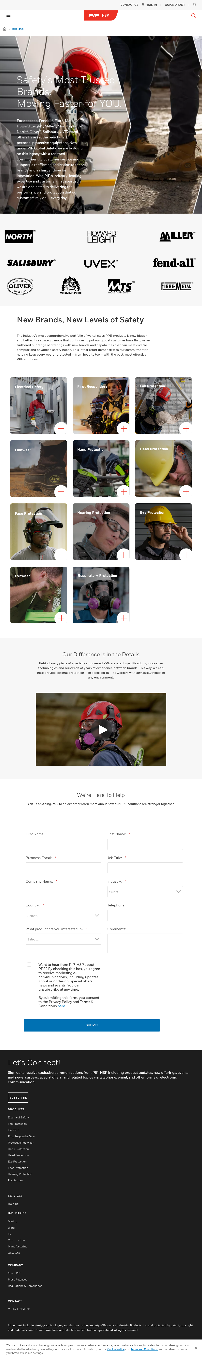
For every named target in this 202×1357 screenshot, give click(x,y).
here (61, 1006)
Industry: (116, 881)
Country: (35, 905)
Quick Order (175, 4)
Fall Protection (17, 1123)
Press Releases (17, 1279)
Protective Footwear (21, 1142)
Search (193, 15)
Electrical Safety (18, 1117)
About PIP (14, 1273)
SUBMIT (92, 1025)
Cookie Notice (115, 1349)
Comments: (116, 929)
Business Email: (41, 858)
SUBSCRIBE (18, 1097)
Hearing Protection (20, 1174)
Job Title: (116, 858)
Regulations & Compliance (25, 1285)
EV (9, 1233)
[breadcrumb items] (5, 29)
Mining (12, 1221)
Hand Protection (18, 1148)
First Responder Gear (21, 1136)
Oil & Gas (14, 1252)
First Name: (37, 834)
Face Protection (18, 1167)
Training (13, 1203)
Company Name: (41, 881)
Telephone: (116, 905)
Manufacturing (17, 1246)
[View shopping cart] (194, 4)
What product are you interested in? (57, 929)
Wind (11, 1227)
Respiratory (15, 1180)
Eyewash (13, 1130)
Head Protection (18, 1155)
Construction (16, 1240)
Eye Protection (17, 1161)
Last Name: (118, 834)
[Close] (195, 1348)
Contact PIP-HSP (19, 1309)
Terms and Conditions (144, 1349)
